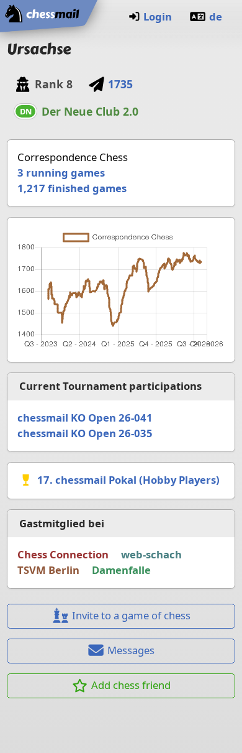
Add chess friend (131, 685)
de (215, 16)
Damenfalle (121, 570)
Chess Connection (63, 554)
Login (157, 16)
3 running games (61, 172)
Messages (131, 650)
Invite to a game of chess (131, 615)
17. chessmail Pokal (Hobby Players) (128, 480)
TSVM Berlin (48, 570)
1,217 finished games (72, 188)
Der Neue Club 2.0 (90, 111)
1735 (120, 83)
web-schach (151, 554)
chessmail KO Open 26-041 (85, 417)
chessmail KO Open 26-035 (85, 433)
